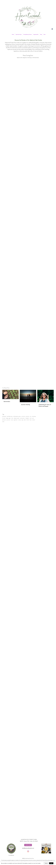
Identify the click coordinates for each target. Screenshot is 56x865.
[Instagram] (28, 851)
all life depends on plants (17, 416)
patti (33, 418)
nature (31, 418)
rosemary (19, 419)
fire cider (3, 418)
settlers (25, 419)
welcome (33, 419)
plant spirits (4, 419)
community (23, 416)
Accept (51, 863)
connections (27, 416)
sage (22, 419)
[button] (52, 29)
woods (3, 421)
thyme (31, 419)
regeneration (15, 419)
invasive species (22, 418)
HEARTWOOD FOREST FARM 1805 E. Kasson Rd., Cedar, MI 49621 (29, 840)
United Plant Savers (10, 416)
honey (12, 418)
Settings (46, 863)
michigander (27, 418)
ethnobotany (34, 416)
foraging (7, 418)
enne (30, 416)
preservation (8, 419)
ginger (10, 418)
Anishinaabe (4, 416)
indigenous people (16, 418)
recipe (12, 419)
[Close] (54, 863)
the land (28, 419)
